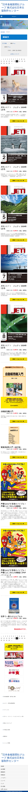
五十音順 (4, 43)
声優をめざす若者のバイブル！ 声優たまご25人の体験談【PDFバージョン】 (14, 572)
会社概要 (3, 769)
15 (9, 61)
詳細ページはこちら (17, 121)
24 (6, 63)
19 (19, 61)
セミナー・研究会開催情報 (9, 703)
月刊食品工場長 (6, 729)
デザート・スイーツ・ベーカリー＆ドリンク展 (13, 716)
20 (22, 61)
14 (6, 61)
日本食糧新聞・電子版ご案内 (9, 696)
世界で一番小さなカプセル (11, 616)
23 (4, 63)
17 (14, 61)
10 (21, 59)
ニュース (3, 780)
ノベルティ (3, 777)
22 (1, 63)
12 (1, 61)
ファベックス (6, 709)
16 (11, 61)
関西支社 (5, 736)
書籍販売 (3, 772)
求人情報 (3, 786)
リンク (2, 783)
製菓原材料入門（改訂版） (11, 447)
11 (24, 59)
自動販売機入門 (7, 411)
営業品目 (3, 774)
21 (24, 61)
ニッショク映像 (6, 743)
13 (4, 61)
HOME (3, 31)
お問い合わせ (4, 789)
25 (9, 63)
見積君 (2, 766)
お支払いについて (14, 54)
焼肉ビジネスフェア (7, 723)
